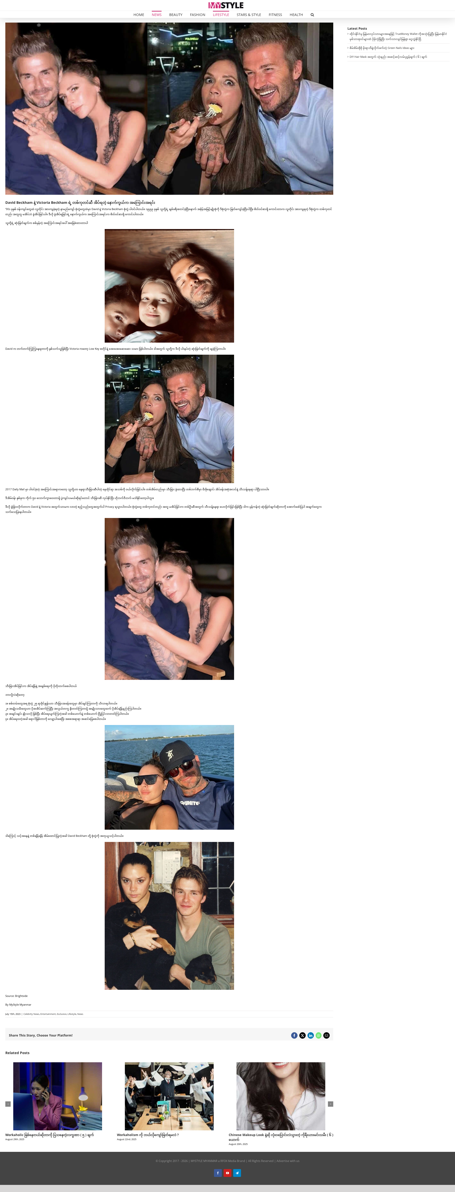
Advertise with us (288, 1161)
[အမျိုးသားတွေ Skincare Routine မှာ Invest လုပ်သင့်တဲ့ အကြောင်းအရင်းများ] (169, 1064)
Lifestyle (72, 1014)
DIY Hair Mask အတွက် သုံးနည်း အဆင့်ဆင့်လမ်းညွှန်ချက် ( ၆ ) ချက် (388, 56)
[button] (312, 14)
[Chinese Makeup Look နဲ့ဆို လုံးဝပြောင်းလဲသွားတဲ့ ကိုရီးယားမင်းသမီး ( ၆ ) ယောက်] (57, 1064)
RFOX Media (228, 1161)
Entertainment (48, 1014)
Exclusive (61, 1014)
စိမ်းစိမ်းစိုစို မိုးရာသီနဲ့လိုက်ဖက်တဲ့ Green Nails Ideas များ (382, 48)
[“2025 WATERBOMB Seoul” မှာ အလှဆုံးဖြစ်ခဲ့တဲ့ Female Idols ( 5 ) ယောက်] (281, 1064)
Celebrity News (31, 1014)
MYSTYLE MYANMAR (204, 1161)
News (80, 1014)
